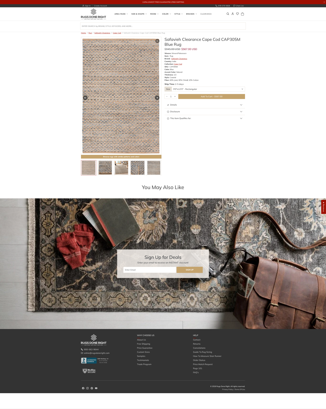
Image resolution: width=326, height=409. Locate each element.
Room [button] (153, 14)
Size (168, 89)
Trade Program (144, 364)
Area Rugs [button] (120, 14)
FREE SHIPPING (178, 2)
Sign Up (190, 270)
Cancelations (199, 348)
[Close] (324, 2)
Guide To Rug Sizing (202, 352)
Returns (196, 344)
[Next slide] (157, 97)
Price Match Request (203, 364)
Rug (90, 33)
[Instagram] (87, 388)
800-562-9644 (91, 349)
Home (83, 33)
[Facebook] (83, 388)
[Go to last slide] (85, 97)
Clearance (206, 14)
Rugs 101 (197, 368)
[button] (227, 14)
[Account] (232, 14)
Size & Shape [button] (137, 14)
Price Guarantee (144, 348)
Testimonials (143, 360)
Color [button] (165, 14)
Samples (141, 356)
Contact (196, 339)
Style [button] (177, 14)
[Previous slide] (85, 192)
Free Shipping (143, 344)
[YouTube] (96, 388)
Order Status (199, 360)
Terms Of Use (240, 389)
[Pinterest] (92, 388)
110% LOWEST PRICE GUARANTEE (156, 2)
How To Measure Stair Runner (207, 356)
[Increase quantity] (175, 96)
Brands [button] (190, 14)
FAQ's (196, 372)
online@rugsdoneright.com (97, 353)
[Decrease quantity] (167, 96)
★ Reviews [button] (323, 207)
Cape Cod (117, 33)
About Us (141, 339)
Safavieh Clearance (102, 33)
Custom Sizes (143, 352)
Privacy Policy (227, 389)
